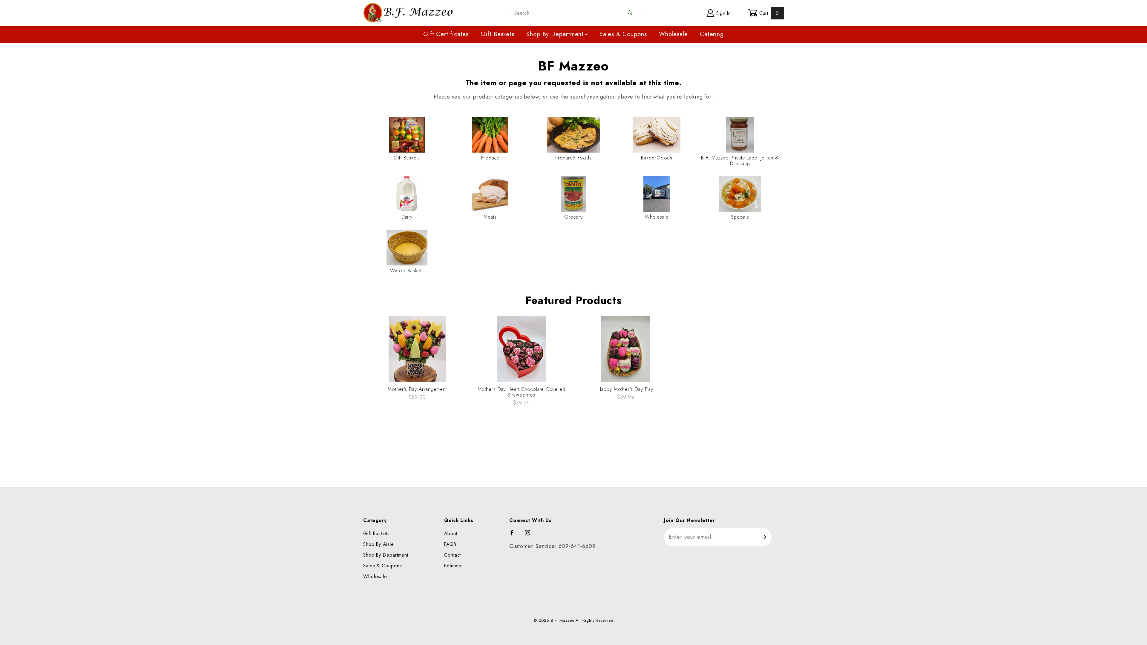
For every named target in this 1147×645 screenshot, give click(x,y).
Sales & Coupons (623, 34)
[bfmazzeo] (408, 12)
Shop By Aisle (378, 544)
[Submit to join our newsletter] (764, 537)
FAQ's (450, 544)
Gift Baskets (497, 34)
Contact (452, 555)
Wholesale (673, 34)
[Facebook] (514, 535)
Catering (712, 34)
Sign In (722, 13)
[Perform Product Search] (630, 13)
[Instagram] (530, 535)
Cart (768, 13)
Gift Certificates (446, 34)
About (450, 533)
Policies (452, 565)
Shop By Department (555, 34)
